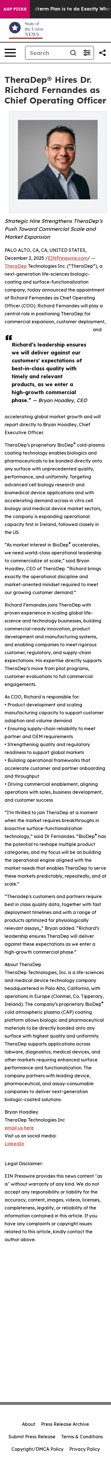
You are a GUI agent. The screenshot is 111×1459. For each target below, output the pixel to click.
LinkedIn (14, 1143)
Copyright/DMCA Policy (37, 1449)
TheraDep (16, 266)
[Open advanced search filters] (87, 52)
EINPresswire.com (67, 258)
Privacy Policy (84, 1449)
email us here (19, 1128)
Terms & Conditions (82, 1436)
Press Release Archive (65, 1424)
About (28, 1424)
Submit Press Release (32, 1436)
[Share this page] (102, 52)
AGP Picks (14, 9)
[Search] (73, 52)
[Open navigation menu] (10, 52)
